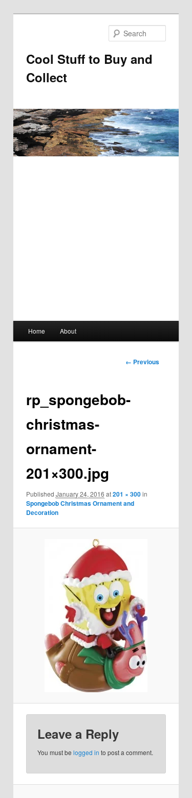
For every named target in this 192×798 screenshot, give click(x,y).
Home (36, 330)
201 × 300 (127, 494)
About (68, 330)
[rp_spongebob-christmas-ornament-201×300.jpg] (95, 615)
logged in (86, 752)
